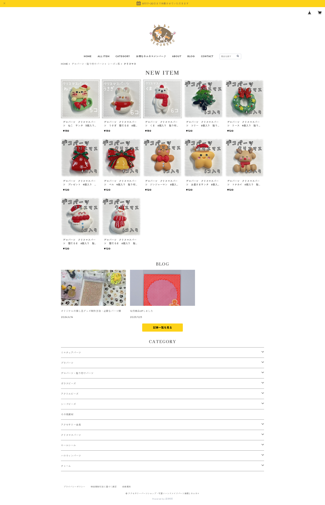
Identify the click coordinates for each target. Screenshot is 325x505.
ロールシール (68, 445)
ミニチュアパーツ (71, 352)
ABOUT (176, 56)
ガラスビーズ (68, 383)
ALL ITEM (103, 56)
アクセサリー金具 (71, 424)
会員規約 (126, 486)
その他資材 (67, 414)
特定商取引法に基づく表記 (104, 486)
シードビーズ (68, 404)
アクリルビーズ (70, 393)
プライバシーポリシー (74, 486)
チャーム (66, 465)
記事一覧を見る (162, 327)
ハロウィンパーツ (71, 455)
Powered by (158, 499)
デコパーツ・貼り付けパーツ (88, 63)
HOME (88, 56)
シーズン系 (114, 63)
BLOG (191, 56)
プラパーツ (67, 362)
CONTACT (207, 56)
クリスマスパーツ (71, 435)
